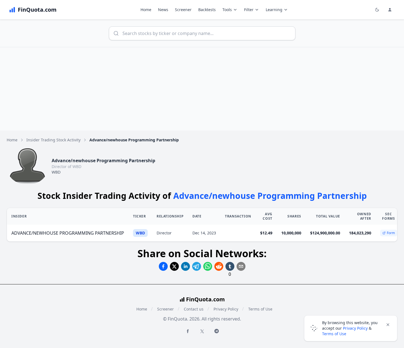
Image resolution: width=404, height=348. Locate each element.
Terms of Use (260, 309)
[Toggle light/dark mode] (377, 9)
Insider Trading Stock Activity (53, 139)
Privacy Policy (226, 309)
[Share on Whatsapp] (207, 266)
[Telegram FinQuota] (216, 331)
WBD (56, 172)
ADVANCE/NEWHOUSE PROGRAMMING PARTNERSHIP (67, 233)
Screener (183, 9)
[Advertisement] (202, 89)
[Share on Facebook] (163, 266)
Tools (227, 9)
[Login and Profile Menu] (390, 9)
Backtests (207, 9)
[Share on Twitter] (174, 266)
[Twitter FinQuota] (202, 331)
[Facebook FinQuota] (187, 331)
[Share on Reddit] (218, 266)
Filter (249, 9)
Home (145, 9)
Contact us (194, 309)
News (163, 9)
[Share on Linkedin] (185, 266)
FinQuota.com (205, 299)
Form (391, 233)
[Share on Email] (241, 266)
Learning (274, 9)
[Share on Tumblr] (229, 266)
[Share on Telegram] (196, 266)
